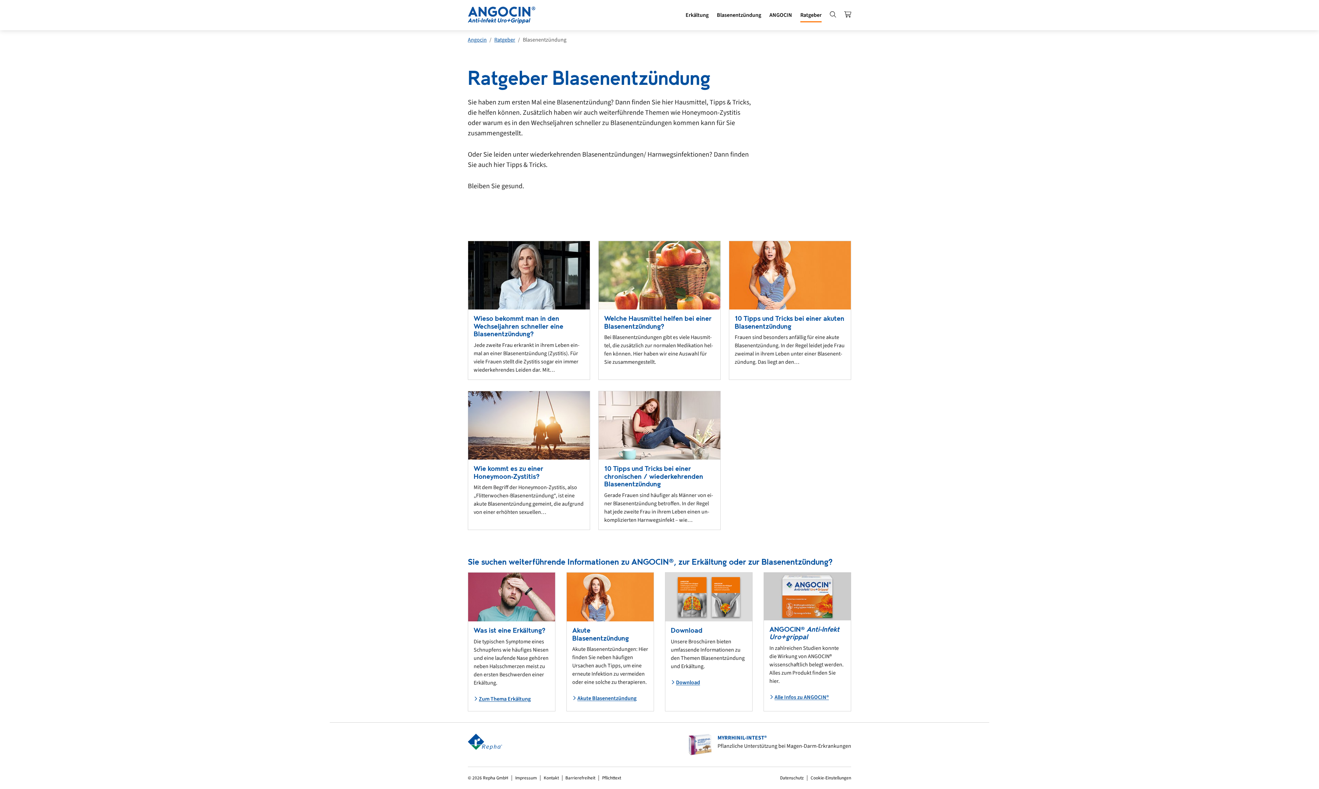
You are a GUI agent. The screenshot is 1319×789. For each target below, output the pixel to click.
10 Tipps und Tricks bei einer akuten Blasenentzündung (789, 322)
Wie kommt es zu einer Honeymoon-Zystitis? (508, 472)
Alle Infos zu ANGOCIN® (802, 697)
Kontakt (551, 778)
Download (688, 682)
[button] (697, 15)
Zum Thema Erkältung (505, 699)
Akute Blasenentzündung (606, 698)
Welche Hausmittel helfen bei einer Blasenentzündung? (658, 322)
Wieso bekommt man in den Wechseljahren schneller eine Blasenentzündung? (518, 326)
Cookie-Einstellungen (831, 778)
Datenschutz (792, 778)
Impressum (526, 778)
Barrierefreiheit (580, 778)
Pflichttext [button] (611, 778)
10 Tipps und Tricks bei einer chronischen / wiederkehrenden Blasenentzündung (653, 476)
